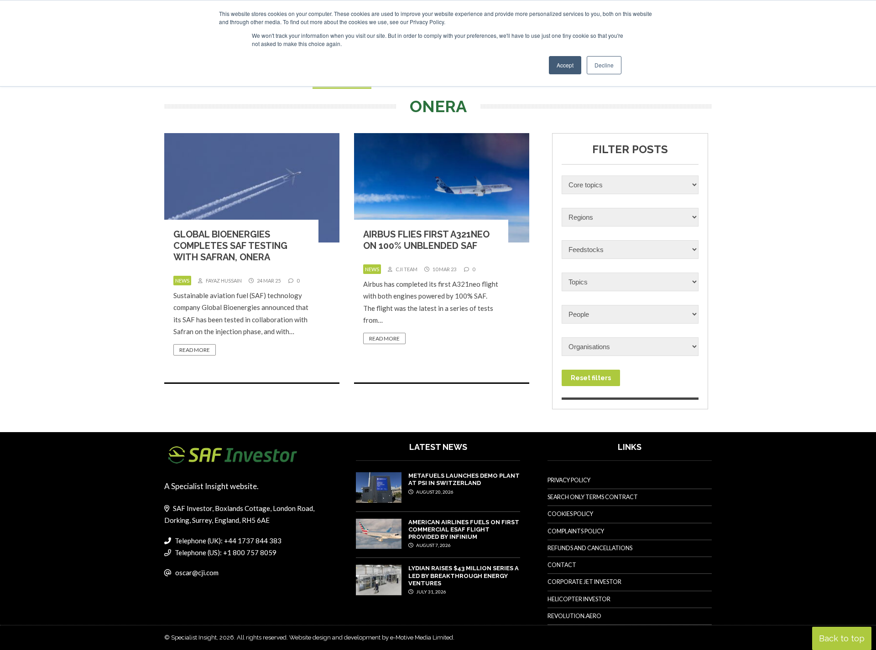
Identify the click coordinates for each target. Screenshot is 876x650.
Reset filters (591, 378)
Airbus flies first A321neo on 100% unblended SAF (426, 240)
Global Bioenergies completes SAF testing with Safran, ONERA (230, 246)
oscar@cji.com (197, 572)
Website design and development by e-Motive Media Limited (371, 637)
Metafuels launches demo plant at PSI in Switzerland (464, 479)
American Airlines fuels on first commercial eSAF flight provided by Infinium (463, 530)
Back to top (842, 638)
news (182, 281)
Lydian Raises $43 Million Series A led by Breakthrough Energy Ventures (463, 576)
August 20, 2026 (434, 492)
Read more (194, 349)
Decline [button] (604, 65)
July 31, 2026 (430, 591)
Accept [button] (565, 65)
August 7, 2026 (433, 545)
